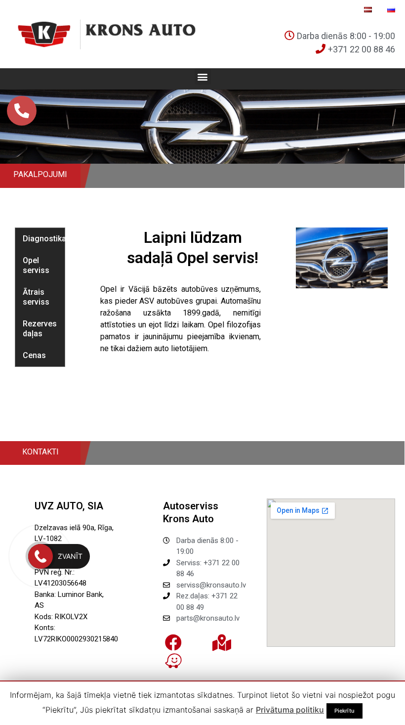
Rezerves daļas (40, 328)
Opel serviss (36, 265)
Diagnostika (44, 238)
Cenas (34, 355)
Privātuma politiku (290, 710)
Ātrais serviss (36, 297)
